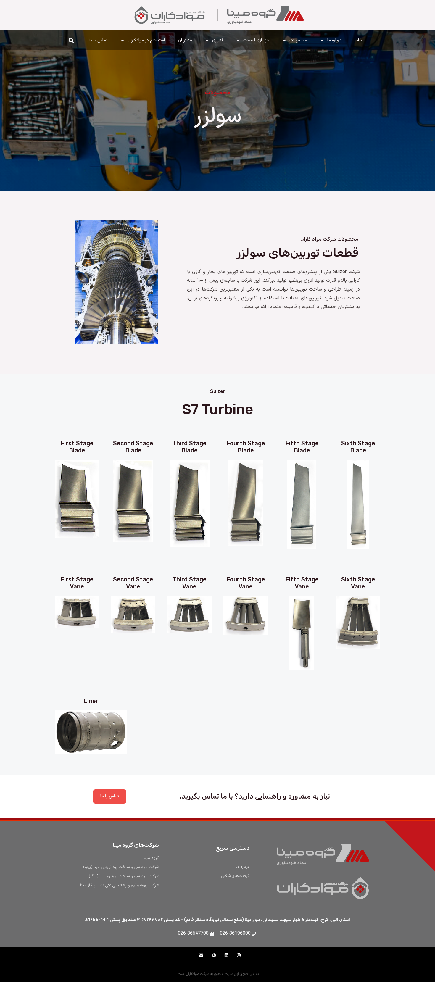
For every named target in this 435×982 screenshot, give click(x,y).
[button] (71, 40)
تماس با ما (98, 40)
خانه (358, 40)
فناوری (217, 40)
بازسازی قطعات (256, 40)
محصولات (298, 40)
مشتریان (185, 40)
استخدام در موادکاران (146, 40)
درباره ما (334, 40)
